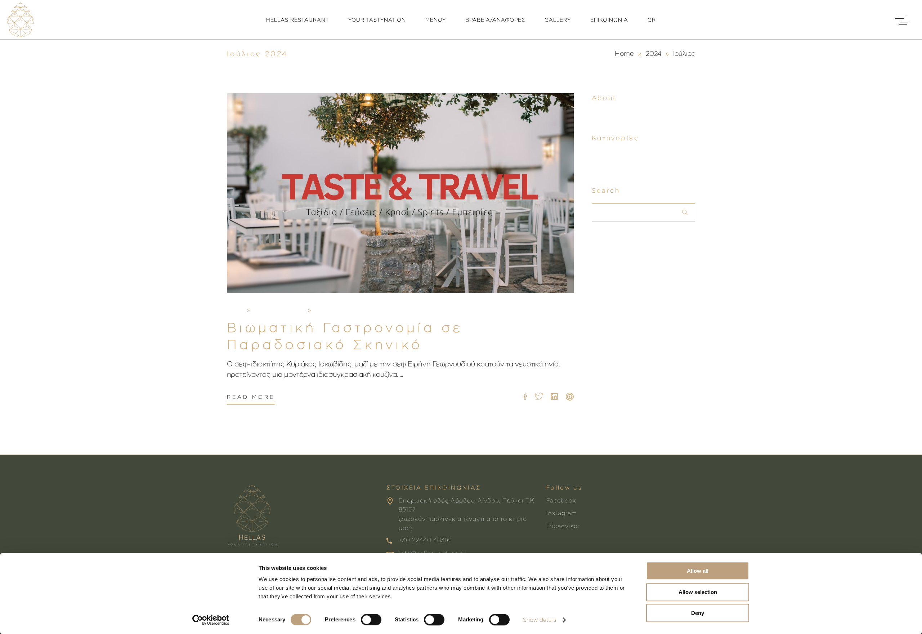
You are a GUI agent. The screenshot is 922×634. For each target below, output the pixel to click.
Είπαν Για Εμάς (368, 309)
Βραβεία (328, 309)
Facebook (561, 500)
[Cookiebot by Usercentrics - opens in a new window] (210, 620)
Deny (697, 613)
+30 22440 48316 (425, 540)
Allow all (697, 571)
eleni (235, 309)
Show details (539, 620)
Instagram (561, 513)
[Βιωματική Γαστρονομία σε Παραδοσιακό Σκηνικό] (400, 193)
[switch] (371, 619)
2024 (653, 53)
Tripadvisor (563, 526)
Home (624, 53)
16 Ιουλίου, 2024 (279, 309)
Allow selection (698, 592)
